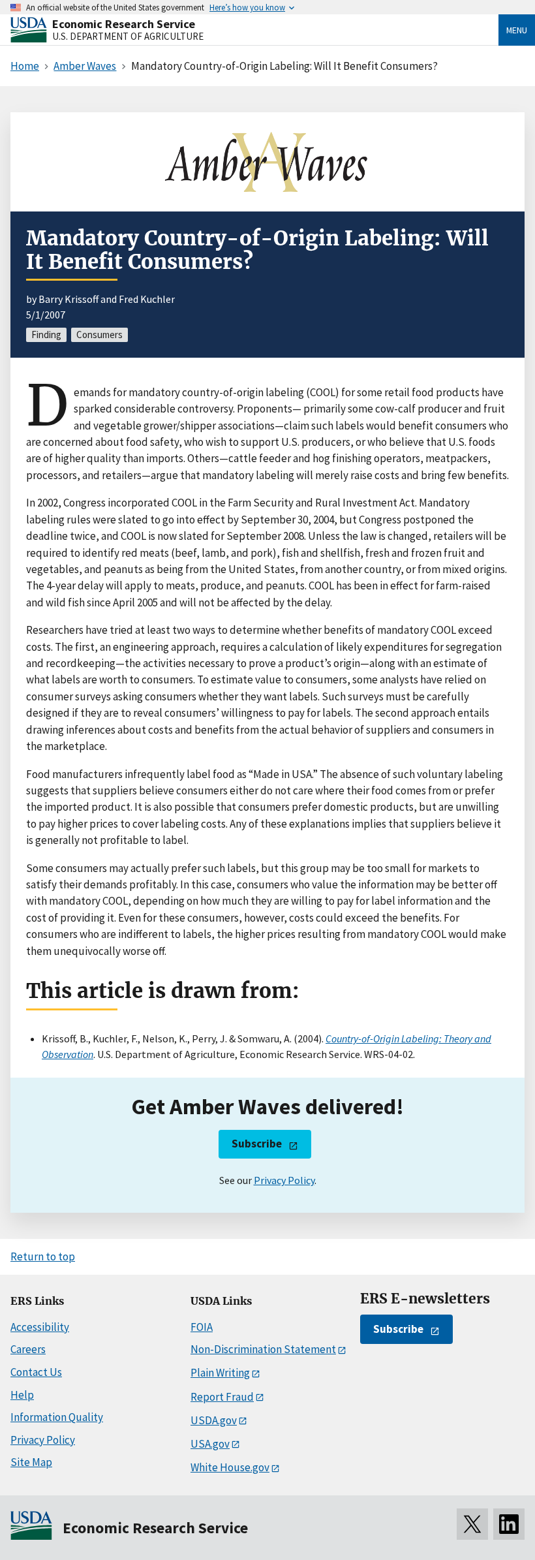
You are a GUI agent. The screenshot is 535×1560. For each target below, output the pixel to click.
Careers (28, 1349)
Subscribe (257, 1143)
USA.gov (210, 1444)
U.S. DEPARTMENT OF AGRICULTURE (128, 36)
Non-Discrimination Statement (263, 1349)
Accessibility (39, 1327)
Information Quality (56, 1417)
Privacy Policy (284, 1180)
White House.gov (230, 1467)
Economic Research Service (123, 23)
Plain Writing (220, 1372)
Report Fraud (222, 1397)
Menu (516, 30)
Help (22, 1395)
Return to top (42, 1256)
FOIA (202, 1327)
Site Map (31, 1462)
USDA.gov (214, 1420)
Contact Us (36, 1372)
